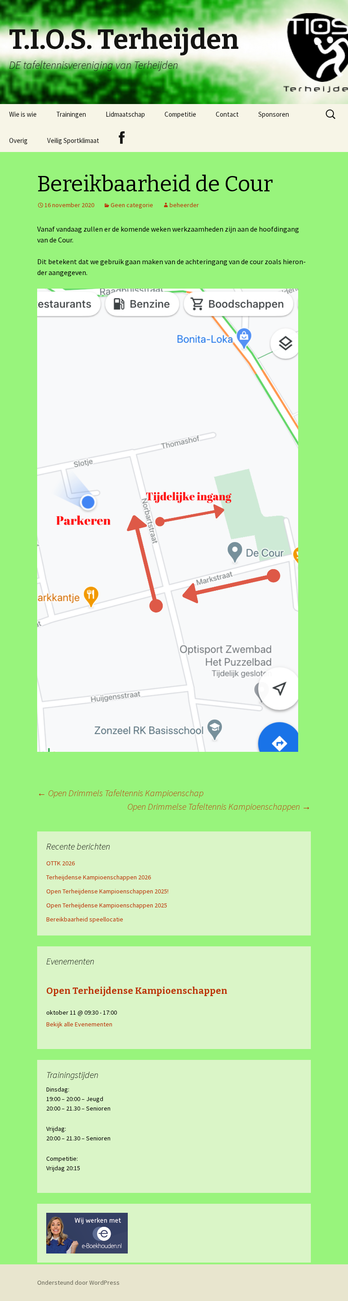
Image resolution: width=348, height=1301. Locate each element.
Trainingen (71, 114)
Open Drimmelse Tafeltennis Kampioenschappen (219, 806)
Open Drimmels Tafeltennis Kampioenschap (120, 792)
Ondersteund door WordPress (78, 1282)
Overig (18, 140)
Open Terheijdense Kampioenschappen (136, 990)
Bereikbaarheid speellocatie (84, 919)
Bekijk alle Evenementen (79, 1024)
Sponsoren (273, 114)
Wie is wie (23, 114)
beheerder (184, 205)
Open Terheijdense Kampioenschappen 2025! (107, 891)
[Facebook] (122, 138)
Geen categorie (132, 205)
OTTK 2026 (60, 863)
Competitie (180, 114)
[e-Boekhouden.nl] (87, 1233)
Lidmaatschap (125, 114)
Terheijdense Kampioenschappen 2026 (98, 877)
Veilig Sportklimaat (73, 140)
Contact (227, 114)
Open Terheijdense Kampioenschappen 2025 (106, 905)
